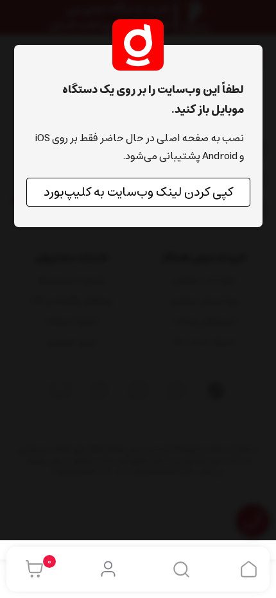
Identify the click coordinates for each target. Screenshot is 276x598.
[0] (31, 569)
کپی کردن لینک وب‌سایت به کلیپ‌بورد (138, 192)
